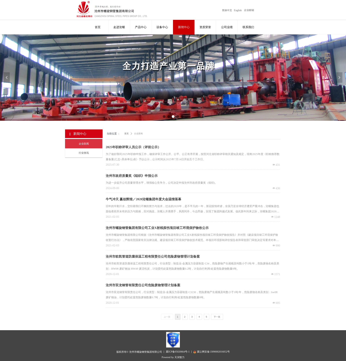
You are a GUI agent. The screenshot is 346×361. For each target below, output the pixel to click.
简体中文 (227, 10)
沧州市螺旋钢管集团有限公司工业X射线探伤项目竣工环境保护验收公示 (157, 228)
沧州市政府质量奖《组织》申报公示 (132, 176)
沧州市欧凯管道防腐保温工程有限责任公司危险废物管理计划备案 (153, 256)
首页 (126, 133)
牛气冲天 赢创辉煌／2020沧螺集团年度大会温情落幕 (143, 199)
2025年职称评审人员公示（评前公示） (133, 147)
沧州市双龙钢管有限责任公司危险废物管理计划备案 (143, 285)
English (238, 10)
